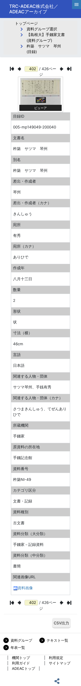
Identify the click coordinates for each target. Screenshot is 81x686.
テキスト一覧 (57, 640)
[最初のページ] (12, 69)
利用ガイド (21, 663)
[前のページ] (19, 69)
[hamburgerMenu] (76, 4)
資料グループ (21, 640)
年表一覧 (18, 647)
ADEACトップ (23, 668)
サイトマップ (59, 663)
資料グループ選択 (42, 29)
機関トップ (21, 657)
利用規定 (56, 657)
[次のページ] (61, 69)
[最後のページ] (69, 69)
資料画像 (25, 588)
